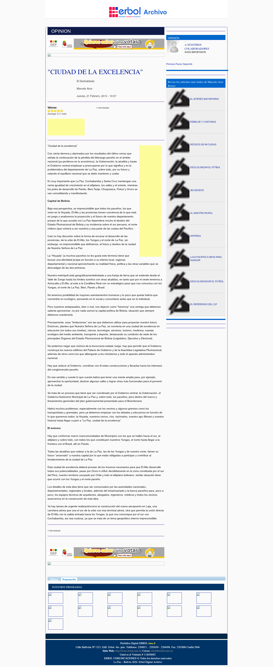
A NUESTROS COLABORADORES (197, 46)
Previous (170, 64)
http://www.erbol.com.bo (128, 651)
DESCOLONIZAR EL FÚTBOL (205, 167)
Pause (179, 64)
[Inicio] (124, 12)
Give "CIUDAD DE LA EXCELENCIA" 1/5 (49, 110)
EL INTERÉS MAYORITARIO (204, 99)
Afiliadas (54, 579)
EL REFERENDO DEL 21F (203, 304)
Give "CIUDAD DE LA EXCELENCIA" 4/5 (58, 110)
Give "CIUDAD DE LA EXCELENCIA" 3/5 (55, 110)
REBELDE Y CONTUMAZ (203, 122)
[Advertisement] (66, 127)
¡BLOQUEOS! (197, 190)
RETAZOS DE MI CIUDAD (203, 144)
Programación (70, 579)
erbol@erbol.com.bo (162, 651)
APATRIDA (195, 236)
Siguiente (187, 64)
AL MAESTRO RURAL (201, 213)
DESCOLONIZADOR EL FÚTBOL (207, 281)
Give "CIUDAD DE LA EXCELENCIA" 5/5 (61, 110)
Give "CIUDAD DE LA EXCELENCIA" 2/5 (52, 110)
